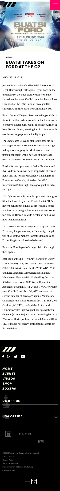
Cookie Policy (8, 460)
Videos (8, 378)
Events (9, 373)
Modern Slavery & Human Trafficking (17, 467)
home (7, 368)
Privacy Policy (8, 456)
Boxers (9, 388)
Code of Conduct (9, 470)
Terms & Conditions (10, 463)
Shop (7, 383)
